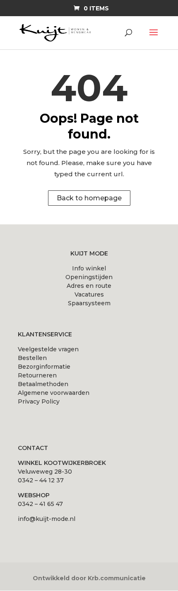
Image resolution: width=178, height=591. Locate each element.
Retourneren (37, 375)
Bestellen (32, 358)
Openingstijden (89, 277)
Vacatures (89, 294)
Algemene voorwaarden (53, 392)
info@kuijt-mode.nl (46, 519)
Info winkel (89, 268)
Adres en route (89, 285)
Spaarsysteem (89, 303)
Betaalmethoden (43, 384)
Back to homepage (89, 198)
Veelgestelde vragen (48, 349)
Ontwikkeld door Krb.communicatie (89, 578)
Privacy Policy (39, 401)
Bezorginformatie (44, 366)
